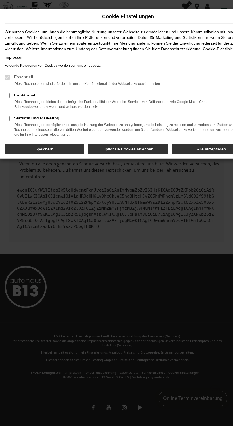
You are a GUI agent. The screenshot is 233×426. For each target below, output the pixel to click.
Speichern (44, 149)
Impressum (15, 57)
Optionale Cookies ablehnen (128, 149)
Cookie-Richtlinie (218, 49)
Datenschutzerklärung (181, 49)
